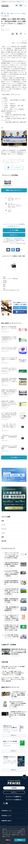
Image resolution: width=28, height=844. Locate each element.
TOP (5, 13)
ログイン (14, 235)
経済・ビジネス (11, 205)
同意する (20, 840)
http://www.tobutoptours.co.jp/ (11, 290)
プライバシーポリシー (14, 829)
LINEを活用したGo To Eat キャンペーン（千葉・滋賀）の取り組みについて (9, 370)
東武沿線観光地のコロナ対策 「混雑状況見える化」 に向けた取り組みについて (9, 338)
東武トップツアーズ (15, 13)
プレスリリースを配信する (13, 796)
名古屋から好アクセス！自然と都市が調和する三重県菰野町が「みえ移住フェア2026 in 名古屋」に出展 (11, 628)
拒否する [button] (8, 840)
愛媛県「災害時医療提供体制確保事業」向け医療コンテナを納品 (11, 600)
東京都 (9, 211)
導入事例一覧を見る (15, 655)
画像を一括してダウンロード (14, 190)
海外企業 (4, 541)
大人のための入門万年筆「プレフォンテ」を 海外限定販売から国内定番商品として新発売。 (12, 573)
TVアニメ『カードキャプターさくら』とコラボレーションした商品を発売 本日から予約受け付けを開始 (12, 555)
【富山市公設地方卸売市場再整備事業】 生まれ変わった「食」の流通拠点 (12, 564)
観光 (8, 13)
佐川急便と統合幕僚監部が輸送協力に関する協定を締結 (11, 582)
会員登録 (14, 788)
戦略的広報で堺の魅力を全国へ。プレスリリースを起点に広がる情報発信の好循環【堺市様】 (18, 652)
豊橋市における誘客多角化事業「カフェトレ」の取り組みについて (9, 328)
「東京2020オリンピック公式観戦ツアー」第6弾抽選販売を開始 (9, 437)
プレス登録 (14, 230)
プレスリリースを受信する (13, 799)
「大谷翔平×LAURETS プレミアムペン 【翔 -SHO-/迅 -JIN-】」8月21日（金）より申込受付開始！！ (17, 714)
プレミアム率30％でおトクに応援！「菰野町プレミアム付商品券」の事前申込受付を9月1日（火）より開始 (12, 618)
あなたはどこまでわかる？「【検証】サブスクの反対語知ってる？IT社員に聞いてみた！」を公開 (17, 704)
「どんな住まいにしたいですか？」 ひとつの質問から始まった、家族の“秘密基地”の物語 (18, 694)
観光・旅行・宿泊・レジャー (14, 204)
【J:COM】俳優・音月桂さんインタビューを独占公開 (12, 635)
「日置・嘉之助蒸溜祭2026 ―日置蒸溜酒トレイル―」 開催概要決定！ (12, 608)
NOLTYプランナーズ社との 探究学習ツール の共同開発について (9, 359)
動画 (3, 537)
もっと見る (14, 457)
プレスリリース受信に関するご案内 (18, 243)
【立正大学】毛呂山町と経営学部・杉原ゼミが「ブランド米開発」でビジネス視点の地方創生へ (11, 591)
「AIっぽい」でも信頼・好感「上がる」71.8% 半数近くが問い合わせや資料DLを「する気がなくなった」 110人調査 (13, 673)
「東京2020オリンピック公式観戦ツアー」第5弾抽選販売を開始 (9, 447)
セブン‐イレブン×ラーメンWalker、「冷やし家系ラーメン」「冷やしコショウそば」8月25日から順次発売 (13, 679)
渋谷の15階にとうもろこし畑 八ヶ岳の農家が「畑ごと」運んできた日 (13, 667)
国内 (17, 5)
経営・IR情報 (11, 198)
